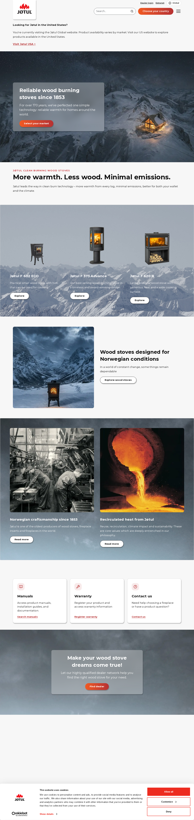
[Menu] (178, 11)
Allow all (168, 791)
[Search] (132, 11)
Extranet (160, 3)
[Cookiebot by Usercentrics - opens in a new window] (19, 814)
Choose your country (156, 11)
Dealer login (146, 3)
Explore (19, 295)
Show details (47, 814)
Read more (22, 539)
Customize (167, 801)
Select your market (36, 123)
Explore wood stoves (118, 379)
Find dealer (97, 686)
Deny (168, 811)
